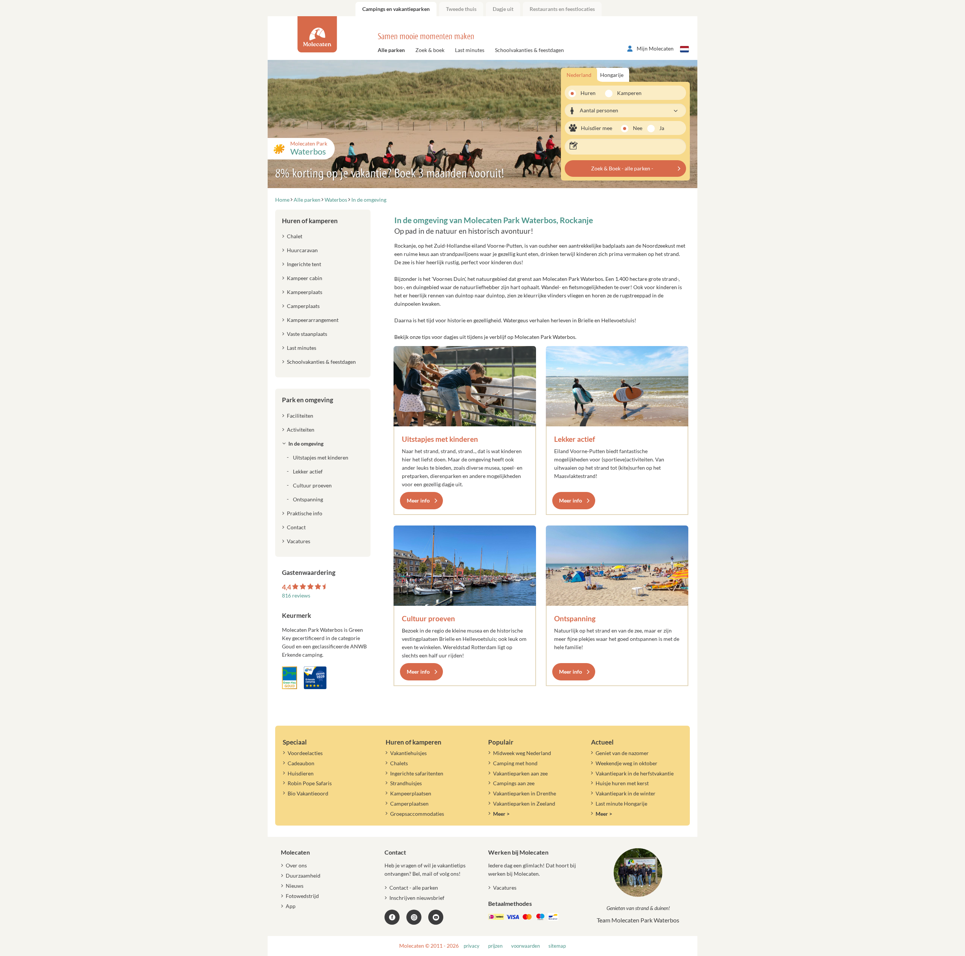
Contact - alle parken (413, 887)
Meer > (501, 813)
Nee (637, 128)
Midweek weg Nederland (522, 753)
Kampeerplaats (304, 292)
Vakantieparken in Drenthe (524, 793)
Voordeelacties (305, 753)
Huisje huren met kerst (622, 783)
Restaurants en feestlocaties (562, 9)
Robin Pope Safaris (310, 783)
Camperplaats (303, 306)
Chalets (399, 763)
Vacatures (298, 541)
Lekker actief (574, 439)
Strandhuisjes (406, 783)
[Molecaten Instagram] (413, 917)
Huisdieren (301, 773)
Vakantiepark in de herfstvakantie (635, 773)
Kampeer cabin (304, 278)
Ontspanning (575, 618)
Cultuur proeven (428, 618)
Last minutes (469, 50)
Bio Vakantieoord (308, 793)
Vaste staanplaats (307, 334)
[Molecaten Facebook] (392, 917)
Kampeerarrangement (313, 320)
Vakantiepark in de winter (626, 793)
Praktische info (304, 513)
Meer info (418, 500)
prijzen (495, 946)
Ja (661, 128)
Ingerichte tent (304, 264)
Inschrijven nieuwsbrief (416, 898)
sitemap (557, 946)
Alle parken (391, 50)
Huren (588, 93)
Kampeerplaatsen (410, 793)
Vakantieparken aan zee (520, 773)
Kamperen (627, 93)
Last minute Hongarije (621, 803)
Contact (296, 527)
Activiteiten (300, 429)
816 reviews (296, 595)
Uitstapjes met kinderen (440, 439)
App (291, 906)
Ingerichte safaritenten (416, 773)
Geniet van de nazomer (622, 753)
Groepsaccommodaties (417, 813)
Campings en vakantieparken (396, 9)
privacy (471, 946)
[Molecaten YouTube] (435, 917)
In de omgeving (305, 443)
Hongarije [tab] (611, 75)
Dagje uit (503, 9)
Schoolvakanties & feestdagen (529, 50)
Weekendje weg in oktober (626, 763)
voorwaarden (525, 946)
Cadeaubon (301, 763)
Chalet (294, 236)
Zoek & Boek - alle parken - (622, 168)
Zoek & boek (429, 50)
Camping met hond (515, 763)
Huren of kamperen (310, 221)
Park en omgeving (307, 400)
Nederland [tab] (579, 75)
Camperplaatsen (409, 803)
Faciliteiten (300, 415)
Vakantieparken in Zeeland (524, 803)
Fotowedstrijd (302, 896)
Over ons (296, 865)
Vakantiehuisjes (408, 753)
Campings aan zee (514, 783)
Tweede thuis (461, 9)
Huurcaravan (302, 250)
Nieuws (294, 885)
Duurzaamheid (303, 875)
